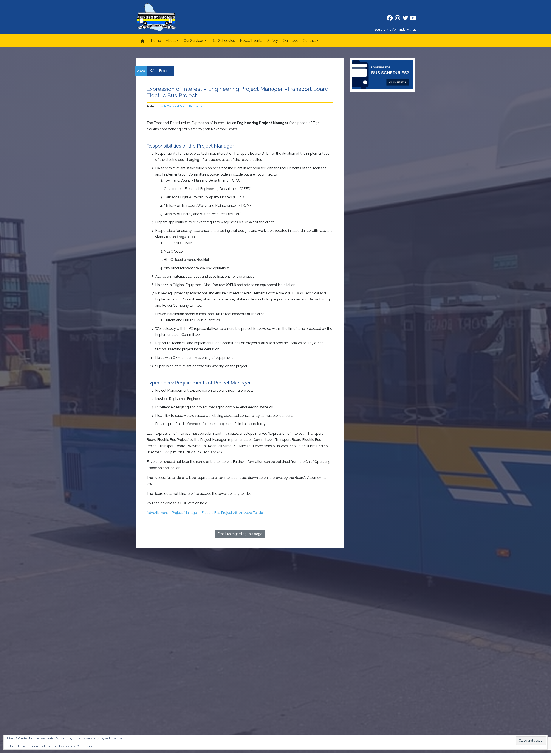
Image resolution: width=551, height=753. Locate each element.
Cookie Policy (85, 746)
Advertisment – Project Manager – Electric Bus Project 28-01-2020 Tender (205, 513)
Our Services (194, 41)
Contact (309, 41)
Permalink (196, 106)
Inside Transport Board (173, 106)
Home (156, 41)
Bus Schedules (223, 41)
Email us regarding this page (239, 534)
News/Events (251, 41)
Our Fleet (290, 41)
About (171, 41)
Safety (272, 41)
